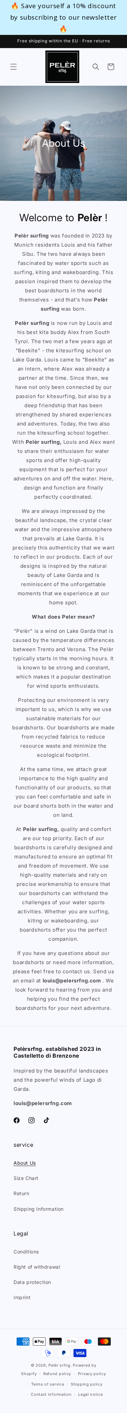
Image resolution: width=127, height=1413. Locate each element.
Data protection (32, 1282)
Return (21, 1193)
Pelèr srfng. (59, 1365)
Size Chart (26, 1178)
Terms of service (47, 1384)
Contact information (51, 1394)
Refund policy (57, 1373)
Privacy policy (92, 1373)
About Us (25, 1163)
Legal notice (90, 1394)
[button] (13, 66)
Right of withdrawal (37, 1267)
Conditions (26, 1251)
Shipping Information (39, 1209)
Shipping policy (87, 1384)
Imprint (22, 1297)
